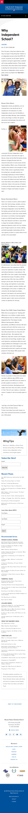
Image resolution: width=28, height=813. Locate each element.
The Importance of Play (8, 623)
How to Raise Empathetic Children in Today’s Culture (11, 663)
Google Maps (15, 730)
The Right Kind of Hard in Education (11, 486)
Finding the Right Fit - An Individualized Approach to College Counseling (12, 606)
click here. (3, 418)
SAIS (21, 775)
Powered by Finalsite (14, 805)
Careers (14, 754)
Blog (14, 749)
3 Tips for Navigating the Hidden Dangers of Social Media (14, 594)
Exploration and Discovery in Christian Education (12, 504)
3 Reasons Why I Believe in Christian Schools (12, 560)
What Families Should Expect (9, 549)
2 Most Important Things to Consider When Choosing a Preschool (13, 552)
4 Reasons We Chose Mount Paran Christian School (13, 567)
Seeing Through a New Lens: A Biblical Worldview (12, 641)
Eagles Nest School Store (14, 746)
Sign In (14, 757)
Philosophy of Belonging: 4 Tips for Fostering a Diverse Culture (11, 647)
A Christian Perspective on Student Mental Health (13, 489)
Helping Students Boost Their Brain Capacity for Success (11, 582)
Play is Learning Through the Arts (11, 628)
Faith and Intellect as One (8, 644)
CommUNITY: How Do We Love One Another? (13, 657)
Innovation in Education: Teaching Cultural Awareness (13, 651)
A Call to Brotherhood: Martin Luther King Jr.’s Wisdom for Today (13, 654)
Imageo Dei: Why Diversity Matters (11, 666)
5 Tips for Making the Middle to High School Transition (11, 546)
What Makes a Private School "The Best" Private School (12, 493)
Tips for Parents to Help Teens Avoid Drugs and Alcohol (13, 588)
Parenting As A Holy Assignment (10, 500)
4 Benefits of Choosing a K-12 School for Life (13, 556)
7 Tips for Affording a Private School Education (12, 564)
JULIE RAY (4, 44)
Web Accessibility (14, 796)
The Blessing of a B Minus (8, 597)
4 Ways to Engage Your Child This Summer (13, 498)
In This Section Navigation (16, 16)
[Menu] (2, 2)
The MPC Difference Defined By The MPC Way (12, 478)
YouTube (17, 734)
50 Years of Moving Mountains (10, 483)
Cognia (8, 775)
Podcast (14, 751)
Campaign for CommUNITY (8, 660)
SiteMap (14, 801)
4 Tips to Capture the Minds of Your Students (11, 631)
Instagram (10, 734)
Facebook (13, 734)
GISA (23, 770)
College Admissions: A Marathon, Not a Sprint (12, 617)
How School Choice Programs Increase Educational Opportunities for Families (12, 543)
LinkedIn (20, 734)
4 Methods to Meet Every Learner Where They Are (12, 575)
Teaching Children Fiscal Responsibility (12, 584)
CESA (14, 770)
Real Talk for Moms (6, 599)
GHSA (6, 770)
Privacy (14, 799)
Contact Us (14, 759)
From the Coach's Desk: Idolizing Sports (12, 496)
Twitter (6, 734)
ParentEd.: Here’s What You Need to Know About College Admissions (13, 610)
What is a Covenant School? (9, 638)
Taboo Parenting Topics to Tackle (10, 481)
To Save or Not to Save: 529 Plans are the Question (13, 613)
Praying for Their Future (8, 669)
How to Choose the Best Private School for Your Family (13, 571)
